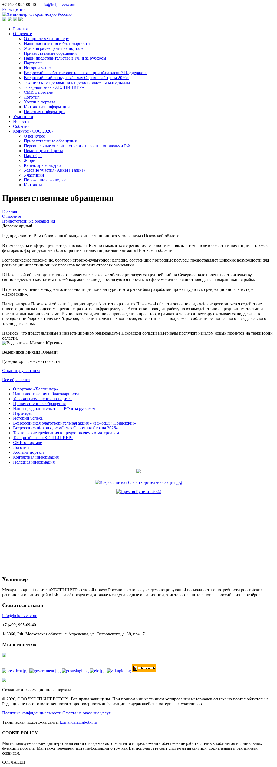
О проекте (22, 33)
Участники (23, 116)
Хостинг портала (39, 102)
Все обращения (16, 379)
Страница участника (21, 370)
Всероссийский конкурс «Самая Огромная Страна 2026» (76, 77)
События (21, 126)
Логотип (32, 97)
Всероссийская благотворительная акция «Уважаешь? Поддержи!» (85, 72)
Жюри (29, 160)
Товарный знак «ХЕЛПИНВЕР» (54, 87)
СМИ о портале (38, 92)
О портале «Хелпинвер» (46, 38)
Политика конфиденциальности (31, 713)
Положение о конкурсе (45, 180)
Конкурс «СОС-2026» (33, 131)
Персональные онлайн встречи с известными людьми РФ (77, 145)
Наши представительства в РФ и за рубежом (65, 58)
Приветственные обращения (50, 53)
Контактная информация (47, 107)
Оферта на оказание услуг (86, 713)
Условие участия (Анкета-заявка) (54, 170)
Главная (20, 29)
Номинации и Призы (43, 150)
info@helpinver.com (57, 4)
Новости (21, 121)
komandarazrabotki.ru (78, 722)
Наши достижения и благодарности (57, 43)
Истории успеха (39, 68)
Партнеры (33, 63)
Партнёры (33, 155)
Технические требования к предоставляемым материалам (77, 82)
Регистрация (13, 9)
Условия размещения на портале (53, 48)
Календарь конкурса (42, 165)
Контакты (33, 184)
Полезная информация (44, 111)
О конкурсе (34, 136)
